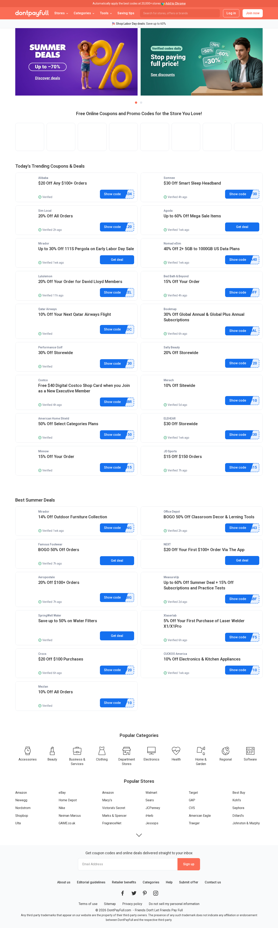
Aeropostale (46, 577)
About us (63, 882)
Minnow (43, 451)
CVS (192, 808)
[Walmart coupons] (123, 137)
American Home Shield (53, 418)
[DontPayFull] (32, 13)
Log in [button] (231, 13)
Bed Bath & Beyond (176, 276)
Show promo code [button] (112, 194)
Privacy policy (132, 904)
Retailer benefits (124, 882)
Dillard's (238, 816)
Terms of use (88, 904)
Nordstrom (23, 808)
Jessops (152, 823)
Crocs (42, 653)
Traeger (194, 823)
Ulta (18, 823)
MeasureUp (171, 577)
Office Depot (172, 511)
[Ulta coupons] (217, 137)
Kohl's (236, 800)
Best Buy (238, 793)
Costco (43, 380)
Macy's (107, 800)
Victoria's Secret (113, 808)
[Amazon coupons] (29, 137)
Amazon (21, 793)
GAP (192, 800)
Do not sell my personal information (174, 904)
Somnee (169, 177)
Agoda (168, 210)
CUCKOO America (175, 653)
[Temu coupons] (92, 137)
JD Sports (170, 451)
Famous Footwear (50, 544)
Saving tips (125, 13)
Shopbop (21, 816)
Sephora (238, 808)
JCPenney (153, 808)
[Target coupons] (154, 137)
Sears (150, 800)
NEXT (167, 544)
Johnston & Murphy (246, 823)
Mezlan (43, 686)
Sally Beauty (172, 347)
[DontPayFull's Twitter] (134, 893)
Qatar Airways (47, 309)
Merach (169, 380)
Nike (62, 808)
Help (169, 882)
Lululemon (45, 276)
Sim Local (44, 210)
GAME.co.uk (67, 823)
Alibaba (43, 177)
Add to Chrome (175, 3)
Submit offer (188, 882)
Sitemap (110, 904)
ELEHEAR (170, 418)
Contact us (213, 882)
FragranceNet (111, 823)
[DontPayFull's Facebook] (122, 893)
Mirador (43, 243)
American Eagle (200, 816)
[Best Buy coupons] (186, 137)
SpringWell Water (49, 615)
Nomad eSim (172, 243)
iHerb (149, 816)
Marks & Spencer (114, 816)
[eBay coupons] (61, 137)
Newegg (21, 800)
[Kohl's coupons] (248, 137)
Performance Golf (50, 347)
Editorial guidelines (91, 882)
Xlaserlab (170, 615)
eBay (62, 793)
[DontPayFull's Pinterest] (145, 893)
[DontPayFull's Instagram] (155, 893)
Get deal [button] (242, 227)
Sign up (188, 864)
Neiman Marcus (70, 816)
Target (193, 793)
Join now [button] (252, 13)
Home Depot (68, 800)
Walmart (151, 793)
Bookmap (170, 309)
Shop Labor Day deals (130, 23)
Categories (151, 882)
